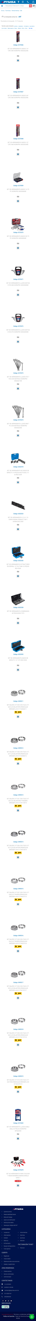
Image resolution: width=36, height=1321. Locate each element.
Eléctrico (6, 1240)
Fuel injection (7, 1249)
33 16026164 (7, 1293)
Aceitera (15, 26)
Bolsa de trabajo (8, 1217)
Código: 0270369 (18, 185)
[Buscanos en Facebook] (3, 1301)
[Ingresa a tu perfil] (33, 2)
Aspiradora (31, 26)
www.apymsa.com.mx (7, 1314)
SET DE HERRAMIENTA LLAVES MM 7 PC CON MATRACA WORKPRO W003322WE (18, 426)
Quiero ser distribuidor (9, 1220)
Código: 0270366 (18, 45)
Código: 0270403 (18, 1123)
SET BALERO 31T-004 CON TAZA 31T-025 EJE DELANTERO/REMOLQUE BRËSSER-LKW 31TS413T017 (18, 988)
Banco (15, 28)
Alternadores (7, 1235)
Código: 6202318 (18, 467)
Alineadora (26, 26)
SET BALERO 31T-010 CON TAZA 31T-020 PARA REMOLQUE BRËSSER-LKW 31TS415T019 (18, 1082)
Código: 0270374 (18, 420)
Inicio (2, 10)
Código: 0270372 (18, 326)
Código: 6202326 (18, 560)
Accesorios (6, 1232)
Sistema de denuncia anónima (11, 1261)
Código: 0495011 (18, 701)
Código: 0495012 (18, 748)
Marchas (22, 1235)
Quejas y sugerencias (9, 1264)
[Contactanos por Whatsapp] (23, 2)
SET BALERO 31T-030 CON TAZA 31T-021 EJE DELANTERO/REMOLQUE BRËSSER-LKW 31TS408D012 (18, 754)
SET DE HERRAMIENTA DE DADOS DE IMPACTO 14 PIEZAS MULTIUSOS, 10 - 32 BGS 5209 (18, 472)
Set (21, 10)
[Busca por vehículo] (34, 6)
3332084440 (7, 1296)
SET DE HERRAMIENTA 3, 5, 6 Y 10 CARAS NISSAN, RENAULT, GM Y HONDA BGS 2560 (18, 519)
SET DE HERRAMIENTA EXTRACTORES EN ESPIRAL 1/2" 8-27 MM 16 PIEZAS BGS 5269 (18, 566)
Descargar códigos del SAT (10, 1225)
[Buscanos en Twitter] (5, 1301)
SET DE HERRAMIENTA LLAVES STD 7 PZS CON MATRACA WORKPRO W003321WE (18, 379)
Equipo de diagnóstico (9, 1246)
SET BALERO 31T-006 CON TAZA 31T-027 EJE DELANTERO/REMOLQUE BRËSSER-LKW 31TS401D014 (18, 847)
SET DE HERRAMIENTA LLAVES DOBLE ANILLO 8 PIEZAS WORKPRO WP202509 (18, 1129)
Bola (26, 28)
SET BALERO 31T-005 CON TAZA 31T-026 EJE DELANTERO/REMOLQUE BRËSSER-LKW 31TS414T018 (18, 1035)
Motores (22, 1240)
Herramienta (15, 10)
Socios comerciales (9, 1274)
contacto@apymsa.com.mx (12, 1290)
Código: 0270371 (18, 279)
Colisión (6, 1238)
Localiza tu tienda (8, 1287)
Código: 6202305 (18, 654)
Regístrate (6, 1256)
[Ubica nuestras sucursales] (18, 2)
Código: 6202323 (18, 514)
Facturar (22, 1248)
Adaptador (20, 26)
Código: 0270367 (18, 92)
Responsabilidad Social (10, 1214)
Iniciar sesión (7, 1258)
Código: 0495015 (18, 889)
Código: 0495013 (18, 795)
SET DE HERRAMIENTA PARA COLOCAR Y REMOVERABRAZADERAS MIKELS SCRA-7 (18, 1176)
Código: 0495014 (18, 842)
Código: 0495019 (18, 1076)
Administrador (7, 1277)
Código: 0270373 (18, 373)
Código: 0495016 (18, 935)
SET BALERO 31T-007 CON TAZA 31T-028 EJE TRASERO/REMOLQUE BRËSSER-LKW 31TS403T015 (18, 894)
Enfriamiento (7, 1243)
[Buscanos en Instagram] (8, 1301)
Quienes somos (8, 1211)
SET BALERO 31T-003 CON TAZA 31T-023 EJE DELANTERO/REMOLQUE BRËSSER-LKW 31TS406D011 (18, 707)
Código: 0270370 (18, 232)
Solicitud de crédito (9, 1222)
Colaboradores (7, 1271)
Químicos (22, 1238)
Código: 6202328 (18, 607)
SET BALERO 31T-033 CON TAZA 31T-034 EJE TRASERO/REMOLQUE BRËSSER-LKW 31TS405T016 (18, 941)
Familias (8, 10)
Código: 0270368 (18, 139)
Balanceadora (11, 28)
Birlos (23, 28)
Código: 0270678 (18, 1170)
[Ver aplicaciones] (18, 60)
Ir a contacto (7, 1284)
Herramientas (23, 1232)
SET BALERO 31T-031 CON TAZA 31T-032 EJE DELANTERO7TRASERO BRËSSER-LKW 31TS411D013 (18, 801)
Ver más (30, 28)
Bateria (19, 28)
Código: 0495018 (18, 1029)
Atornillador (4, 28)
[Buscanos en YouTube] (11, 1301)
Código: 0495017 (18, 982)
